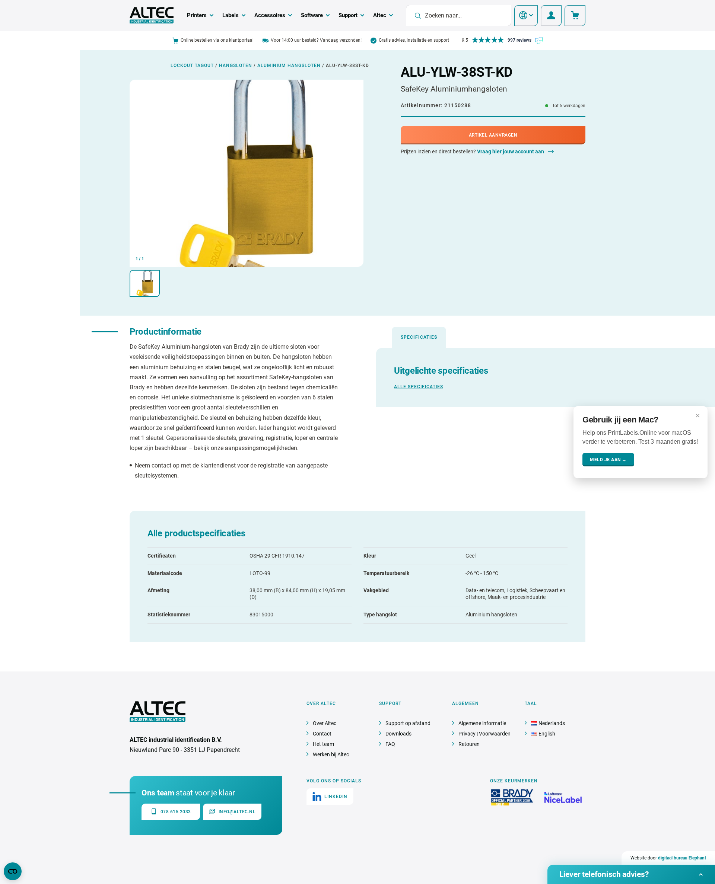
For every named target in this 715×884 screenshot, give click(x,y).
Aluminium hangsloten (289, 65)
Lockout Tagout (192, 65)
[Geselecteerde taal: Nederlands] (526, 15)
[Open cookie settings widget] (13, 871)
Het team (323, 744)
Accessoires (269, 15)
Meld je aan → (608, 459)
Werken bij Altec (331, 754)
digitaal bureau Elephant (682, 858)
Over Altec (324, 723)
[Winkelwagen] (575, 15)
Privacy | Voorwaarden (484, 733)
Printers (197, 15)
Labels (230, 15)
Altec (379, 15)
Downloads (398, 733)
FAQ (390, 744)
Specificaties (419, 337)
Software (312, 15)
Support (348, 15)
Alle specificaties (418, 386)
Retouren (469, 744)
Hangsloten (235, 65)
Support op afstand (407, 723)
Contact (322, 733)
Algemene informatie (482, 723)
